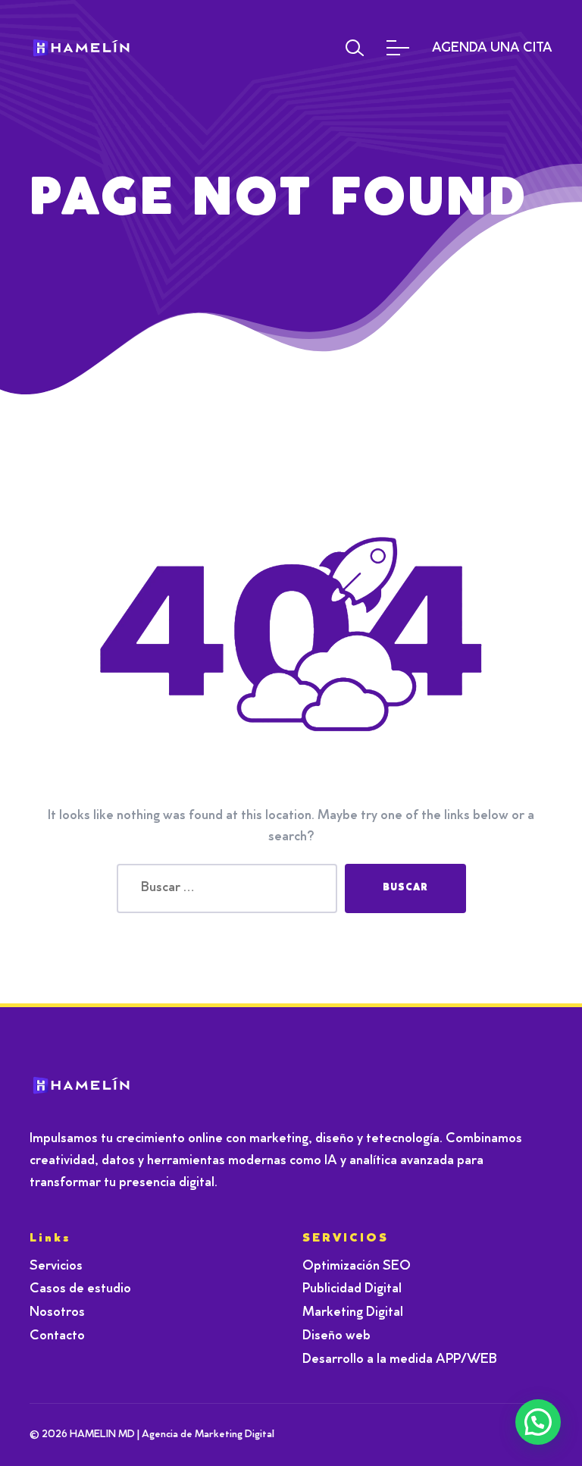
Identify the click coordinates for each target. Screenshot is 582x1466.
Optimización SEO (356, 1266)
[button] (538, 1422)
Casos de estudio (80, 1289)
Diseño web (336, 1336)
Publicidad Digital (352, 1289)
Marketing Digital (352, 1313)
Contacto (57, 1336)
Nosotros (57, 1313)
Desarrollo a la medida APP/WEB (399, 1360)
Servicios (56, 1266)
